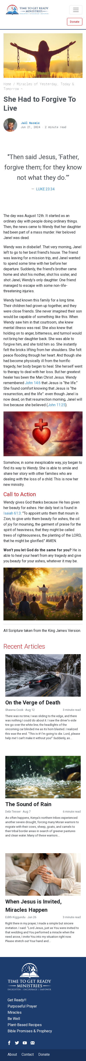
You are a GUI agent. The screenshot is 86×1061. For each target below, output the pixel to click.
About (12, 1054)
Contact (28, 1054)
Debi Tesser (13, 811)
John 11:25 (56, 405)
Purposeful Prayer (22, 1006)
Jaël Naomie (30, 123)
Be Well (14, 1018)
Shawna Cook (14, 710)
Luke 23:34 (45, 189)
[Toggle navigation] (75, 9)
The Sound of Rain (28, 804)
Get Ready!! (17, 1000)
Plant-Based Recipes (25, 1025)
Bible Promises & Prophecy (30, 1031)
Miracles (15, 1012)
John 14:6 (33, 383)
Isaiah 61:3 (12, 513)
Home (7, 84)
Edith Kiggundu (15, 917)
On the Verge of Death (32, 702)
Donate (74, 21)
